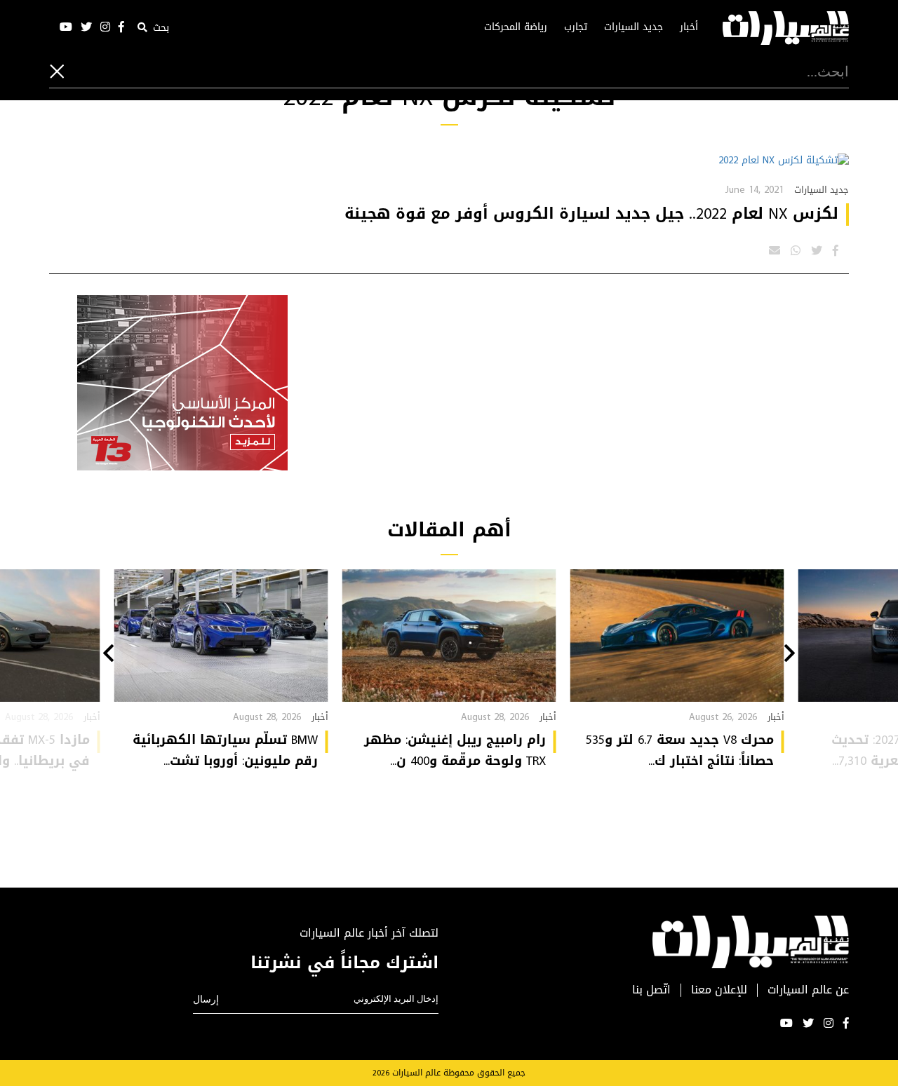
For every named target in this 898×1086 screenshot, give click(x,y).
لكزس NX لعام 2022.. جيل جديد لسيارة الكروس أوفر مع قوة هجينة (591, 214)
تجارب (575, 27)
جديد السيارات (633, 27)
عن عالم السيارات (808, 990)
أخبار (689, 27)
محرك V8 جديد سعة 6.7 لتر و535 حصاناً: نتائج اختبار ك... (680, 750)
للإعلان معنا (719, 990)
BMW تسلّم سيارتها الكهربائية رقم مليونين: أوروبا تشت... (225, 750)
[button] (789, 655)
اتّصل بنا (651, 990)
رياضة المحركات (515, 27)
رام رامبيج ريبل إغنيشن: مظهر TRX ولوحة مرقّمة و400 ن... (455, 750)
